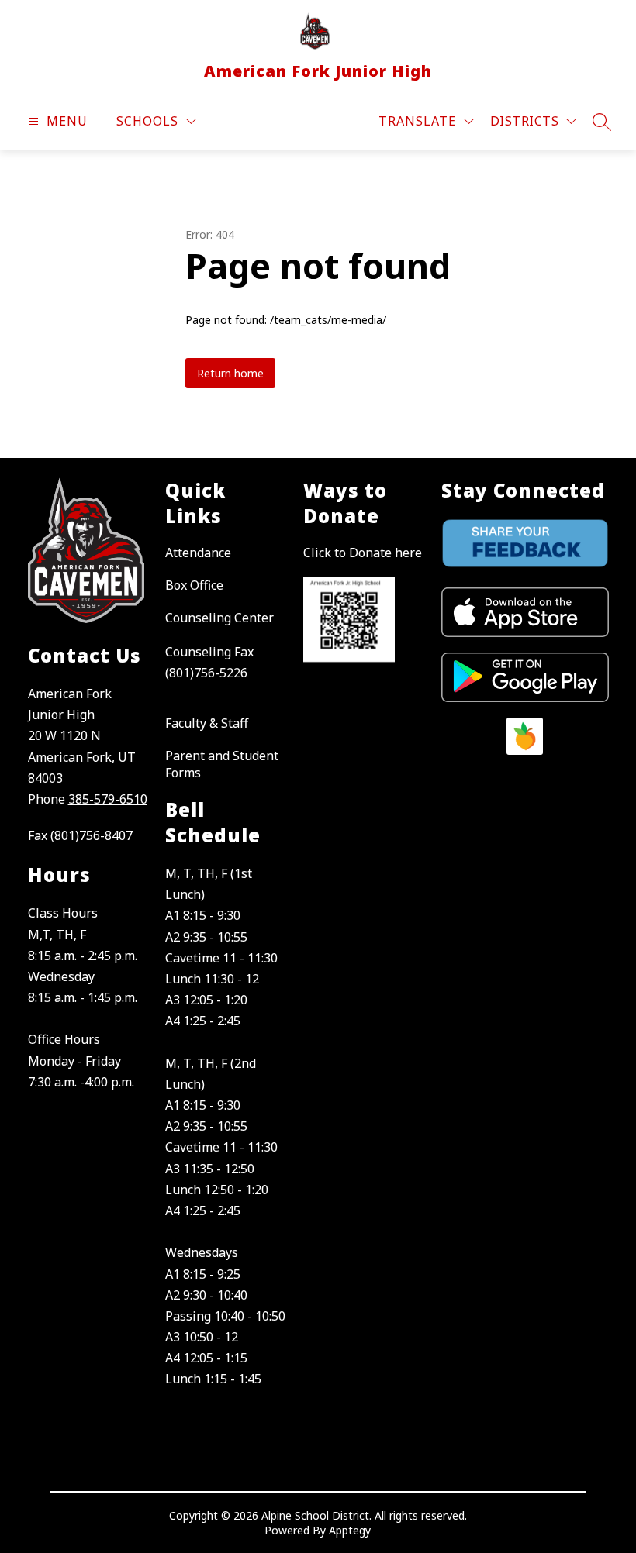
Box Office (194, 585)
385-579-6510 (107, 798)
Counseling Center (219, 617)
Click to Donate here (362, 552)
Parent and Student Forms (221, 764)
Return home (230, 373)
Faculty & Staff (206, 723)
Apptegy (350, 1530)
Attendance (198, 552)
